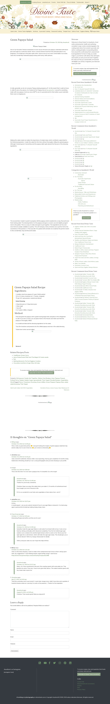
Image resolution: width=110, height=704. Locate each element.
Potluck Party (14, 380)
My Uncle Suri (79, 87)
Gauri (76, 141)
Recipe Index (96, 31)
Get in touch (86, 218)
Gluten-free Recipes (44, 378)
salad (66, 382)
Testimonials (80, 2)
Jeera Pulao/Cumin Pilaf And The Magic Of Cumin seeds (31, 357)
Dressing (33, 382)
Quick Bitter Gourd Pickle (89, 286)
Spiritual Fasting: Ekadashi (82, 97)
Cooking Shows (36, 2)
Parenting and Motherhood (85, 206)
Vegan (26, 384)
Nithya (14, 442)
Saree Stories (82, 182)
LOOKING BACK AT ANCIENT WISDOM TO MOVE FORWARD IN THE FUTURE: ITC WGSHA (86, 93)
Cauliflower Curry (80, 246)
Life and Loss (82, 204)
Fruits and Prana (87, 135)
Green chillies (41, 382)
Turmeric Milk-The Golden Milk (91, 280)
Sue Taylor (78, 144)
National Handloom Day (81, 100)
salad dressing (15, 384)
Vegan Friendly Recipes (52, 380)
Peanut (62, 378)
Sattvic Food (75, 31)
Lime (52, 378)
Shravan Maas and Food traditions (85, 98)
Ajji (75, 118)
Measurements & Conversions (86, 683)
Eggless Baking (84, 31)
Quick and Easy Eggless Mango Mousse (86, 267)
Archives (35, 31)
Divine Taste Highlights (25, 31)
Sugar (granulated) (35, 380)
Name (12, 630)
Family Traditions (83, 202)
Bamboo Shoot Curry (88, 317)
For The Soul (78, 190)
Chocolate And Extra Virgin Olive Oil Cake (27, 363)
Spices (83, 180)
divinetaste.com (40, 697)
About (86, 2)
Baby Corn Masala (80, 263)
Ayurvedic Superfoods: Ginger (83, 110)
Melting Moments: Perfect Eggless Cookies (27, 361)
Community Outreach (81, 173)
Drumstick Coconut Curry (82, 265)
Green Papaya (50, 382)
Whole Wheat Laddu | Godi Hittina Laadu (87, 261)
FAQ (78, 687)
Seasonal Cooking (56, 31)
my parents (50, 90)
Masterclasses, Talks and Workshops (85, 192)
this (37, 228)
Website (12, 644)
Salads (21, 380)
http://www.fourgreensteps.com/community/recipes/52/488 (30, 555)
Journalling (81, 188)
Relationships (78, 200)
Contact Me (80, 682)
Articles (79, 685)
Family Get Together (30, 378)
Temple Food (66, 31)
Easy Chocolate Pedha (81, 234)
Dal (15, 359)
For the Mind (78, 186)
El (12, 467)
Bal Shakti (81, 175)
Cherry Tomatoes (24, 382)
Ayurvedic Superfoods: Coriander (84, 104)
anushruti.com (46, 2)
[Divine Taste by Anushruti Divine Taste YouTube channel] (45, 663)
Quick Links (14, 31)
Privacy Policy (81, 689)
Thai (43, 380)
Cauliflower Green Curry (21, 355)
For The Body (79, 176)
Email (11, 637)
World (12, 382)
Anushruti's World (26, 2)
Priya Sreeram (16, 514)
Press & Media (71, 2)
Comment (13, 609)
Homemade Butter (87, 315)
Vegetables (64, 380)
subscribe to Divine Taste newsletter (41, 373)
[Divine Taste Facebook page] (50, 663)
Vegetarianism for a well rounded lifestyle (86, 112)
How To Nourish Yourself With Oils (85, 89)
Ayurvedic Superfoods (84, 178)
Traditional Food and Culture (86, 184)
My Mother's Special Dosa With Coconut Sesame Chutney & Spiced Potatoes (86, 299)
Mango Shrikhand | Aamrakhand (84, 244)
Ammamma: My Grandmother (83, 85)
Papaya (57, 378)
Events (54, 2)
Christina (14, 577)
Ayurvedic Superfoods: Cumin (83, 102)
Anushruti (66, 42)
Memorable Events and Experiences (85, 194)
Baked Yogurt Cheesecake (82, 248)
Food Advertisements (42, 402)
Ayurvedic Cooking (44, 31)
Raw (62, 382)
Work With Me (61, 2)
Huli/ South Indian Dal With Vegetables (21, 388)
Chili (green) (20, 378)
